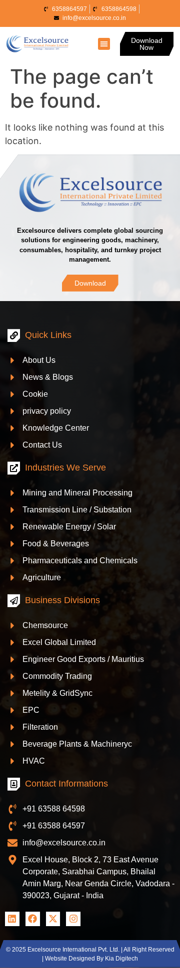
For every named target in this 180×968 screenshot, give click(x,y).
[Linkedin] (12, 919)
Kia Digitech (121, 958)
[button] (104, 44)
